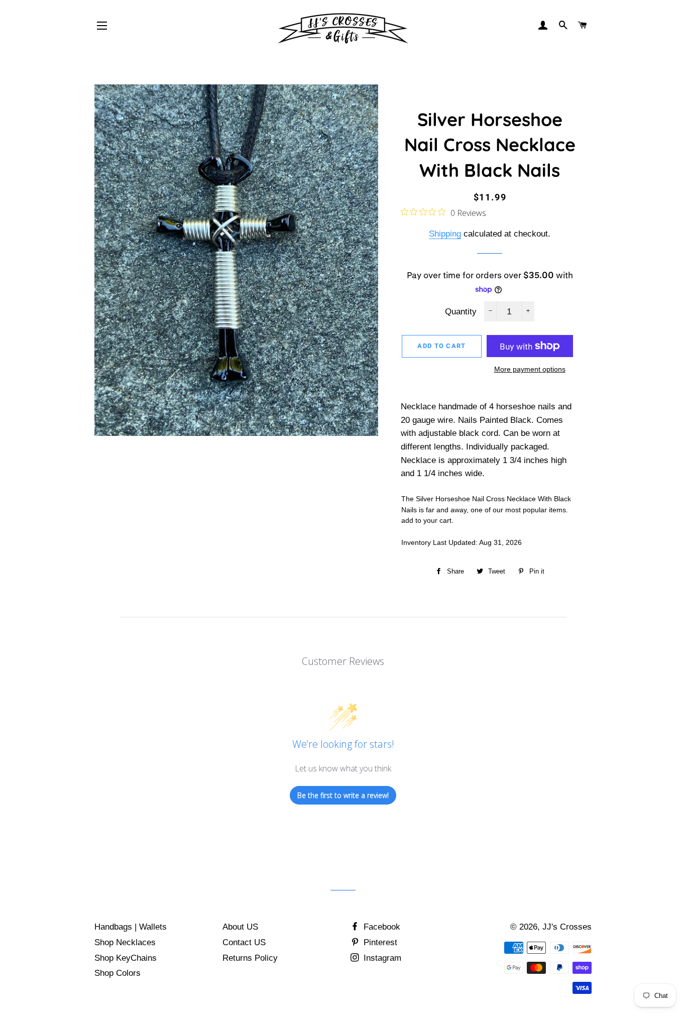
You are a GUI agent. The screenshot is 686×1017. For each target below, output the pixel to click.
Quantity (461, 311)
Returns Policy (250, 958)
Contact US (244, 942)
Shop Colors (117, 973)
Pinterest (379, 942)
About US (240, 927)
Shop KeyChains (125, 958)
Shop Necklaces (125, 942)
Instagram (381, 958)
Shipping (445, 234)
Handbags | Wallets (130, 927)
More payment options (529, 369)
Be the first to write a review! (343, 795)
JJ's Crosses (567, 927)
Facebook (380, 927)
